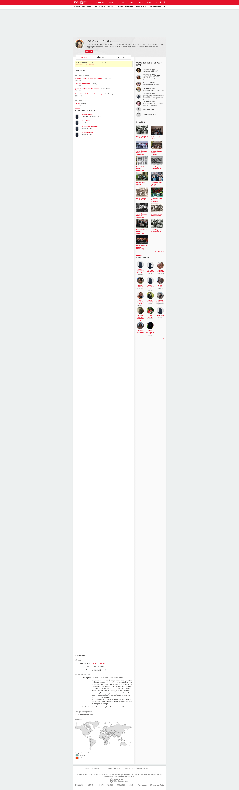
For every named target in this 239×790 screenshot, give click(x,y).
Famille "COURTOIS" (149, 115)
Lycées (95, 7)
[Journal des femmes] (80, 785)
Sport (111, 2)
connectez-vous (118, 63)
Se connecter (86, 7)
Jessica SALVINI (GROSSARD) (140, 318)
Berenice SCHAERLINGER (90, 127)
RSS (122, 774)
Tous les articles (116, 774)
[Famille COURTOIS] (138, 114)
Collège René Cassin (82, 84)
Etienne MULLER (87, 133)
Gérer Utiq (159, 774)
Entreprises (129, 7)
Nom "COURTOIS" (149, 109)
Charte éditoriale (97, 774)
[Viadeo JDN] (131, 785)
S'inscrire (77, 7)
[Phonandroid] (157, 785)
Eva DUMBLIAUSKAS (140, 302)
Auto (141, 2)
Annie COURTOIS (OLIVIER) (140, 271)
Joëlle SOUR (150, 316)
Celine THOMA (140, 286)
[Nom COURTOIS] (138, 109)
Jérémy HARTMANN (160, 301)
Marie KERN (160, 315)
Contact (110, 774)
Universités (119, 7)
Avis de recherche (155, 7)
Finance (132, 2)
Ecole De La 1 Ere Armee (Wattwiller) (88, 78)
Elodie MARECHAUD (150, 287)
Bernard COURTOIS (150, 271)
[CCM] (90, 785)
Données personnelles (137, 774)
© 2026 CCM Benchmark (128, 776)
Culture (121, 2)
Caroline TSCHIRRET (160, 271)
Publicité (104, 774)
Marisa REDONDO (140, 331)
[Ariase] (142, 785)
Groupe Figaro (117, 776)
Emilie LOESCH (160, 286)
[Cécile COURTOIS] (79, 44)
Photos (102, 57)
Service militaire (141, 7)
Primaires (110, 7)
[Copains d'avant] (121, 785)
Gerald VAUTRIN (150, 301)
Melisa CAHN (86, 121)
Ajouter (90, 51)
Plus (149, 2)
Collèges (102, 7)
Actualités (100, 2)
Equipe (90, 774)
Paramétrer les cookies (150, 774)
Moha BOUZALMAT (150, 332)
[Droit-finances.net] (110, 785)
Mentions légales (108, 776)
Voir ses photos (159, 251)
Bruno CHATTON (87, 115)
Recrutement (127, 774)
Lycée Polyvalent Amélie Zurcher (87, 89)
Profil (86, 57)
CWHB (77, 104)
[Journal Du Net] (100, 785)
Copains (122, 57)
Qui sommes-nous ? (82, 774)
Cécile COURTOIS (149, 69)
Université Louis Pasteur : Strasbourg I (89, 94)
